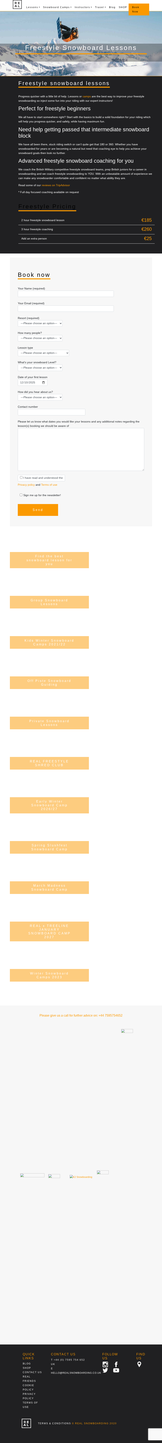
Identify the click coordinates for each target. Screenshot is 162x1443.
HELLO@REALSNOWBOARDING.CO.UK (76, 1373)
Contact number (28, 406)
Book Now (135, 9)
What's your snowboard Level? (37, 362)
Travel (99, 7)
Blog (112, 7)
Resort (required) (28, 318)
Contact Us (32, 1372)
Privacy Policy (29, 1396)
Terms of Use (30, 1404)
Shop (27, 1368)
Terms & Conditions (54, 1423)
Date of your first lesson (32, 377)
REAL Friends (29, 1378)
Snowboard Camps (56, 7)
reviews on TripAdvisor (56, 185)
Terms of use (49, 484)
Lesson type (25, 347)
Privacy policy (26, 484)
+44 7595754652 (110, 1015)
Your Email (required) (31, 303)
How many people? (30, 332)
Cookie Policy (28, 1387)
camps (87, 96)
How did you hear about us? (35, 391)
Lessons (32, 7)
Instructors (82, 7)
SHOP (123, 7)
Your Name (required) (31, 288)
